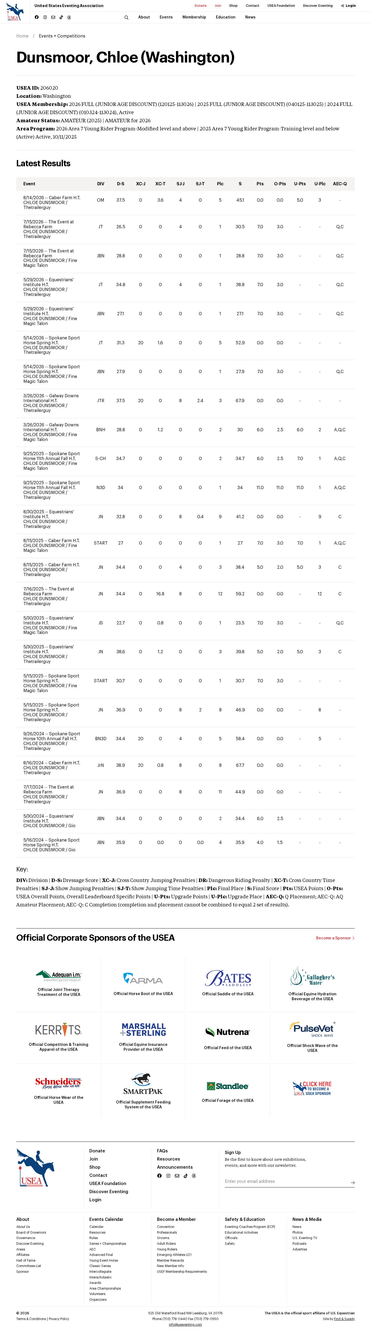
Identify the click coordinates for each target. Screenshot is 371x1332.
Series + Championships (107, 1243)
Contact (252, 5)
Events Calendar (106, 1219)
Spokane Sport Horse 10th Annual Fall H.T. (51, 736)
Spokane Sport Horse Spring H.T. (51, 340)
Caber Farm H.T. (64, 198)
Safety (230, 1243)
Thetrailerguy (37, 207)
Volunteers (97, 1294)
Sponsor (22, 1271)
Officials (231, 1238)
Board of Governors (31, 1232)
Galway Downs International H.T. (51, 398)
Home (22, 36)
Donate (201, 5)
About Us (23, 1226)
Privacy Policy (59, 1319)
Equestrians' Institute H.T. (48, 282)
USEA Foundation (281, 5)
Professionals (167, 1232)
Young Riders (167, 1249)
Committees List (28, 1266)
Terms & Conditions (31, 1319)
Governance (25, 1238)
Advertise (300, 1249)
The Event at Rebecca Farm (48, 224)
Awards (95, 1282)
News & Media (307, 1219)
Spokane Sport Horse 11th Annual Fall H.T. (51, 456)
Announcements (175, 1167)
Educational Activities (241, 1232)
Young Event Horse (103, 1260)
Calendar (96, 1226)
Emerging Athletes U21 (174, 1254)
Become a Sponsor (333, 938)
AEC (92, 1249)
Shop (233, 5)
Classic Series (100, 1266)
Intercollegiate (100, 1271)
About (22, 1219)
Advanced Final (101, 1254)
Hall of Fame (25, 1260)
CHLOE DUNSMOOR (44, 203)
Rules (93, 1238)
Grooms (163, 1238)
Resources (168, 1159)
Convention (165, 1226)
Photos (298, 1232)
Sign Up (233, 1152)
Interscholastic (100, 1277)
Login (351, 5)
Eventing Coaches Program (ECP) (250, 1226)
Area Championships (105, 1288)
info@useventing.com (185, 1324)
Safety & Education (245, 1219)
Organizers (97, 1299)
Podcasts (299, 1243)
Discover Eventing (318, 5)
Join (218, 5)
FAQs (162, 1151)
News (297, 1226)
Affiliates (22, 1254)
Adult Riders (166, 1243)
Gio (72, 826)
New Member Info (170, 1266)
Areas (20, 1249)
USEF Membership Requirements (182, 1271)
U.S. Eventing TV (305, 1238)
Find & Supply (344, 1319)
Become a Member (176, 1219)
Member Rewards (170, 1260)
